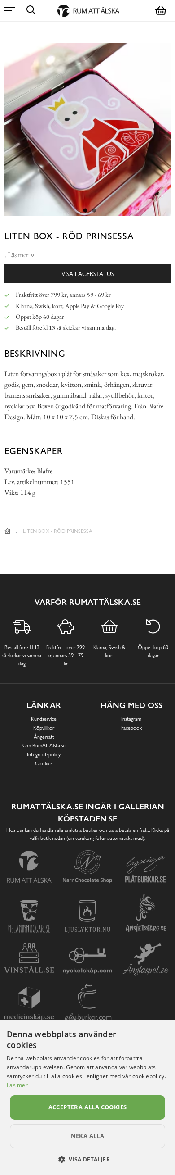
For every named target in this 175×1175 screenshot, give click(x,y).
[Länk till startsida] (7, 531)
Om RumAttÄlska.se (44, 745)
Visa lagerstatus (87, 273)
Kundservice (44, 719)
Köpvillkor (43, 728)
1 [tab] (85, 210)
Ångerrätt (44, 737)
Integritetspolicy (44, 754)
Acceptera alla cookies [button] (87, 1107)
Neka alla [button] (88, 1136)
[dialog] (87, 1097)
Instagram (131, 719)
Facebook (131, 728)
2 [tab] (94, 210)
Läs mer (17, 1085)
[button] (87, 1159)
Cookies (43, 763)
